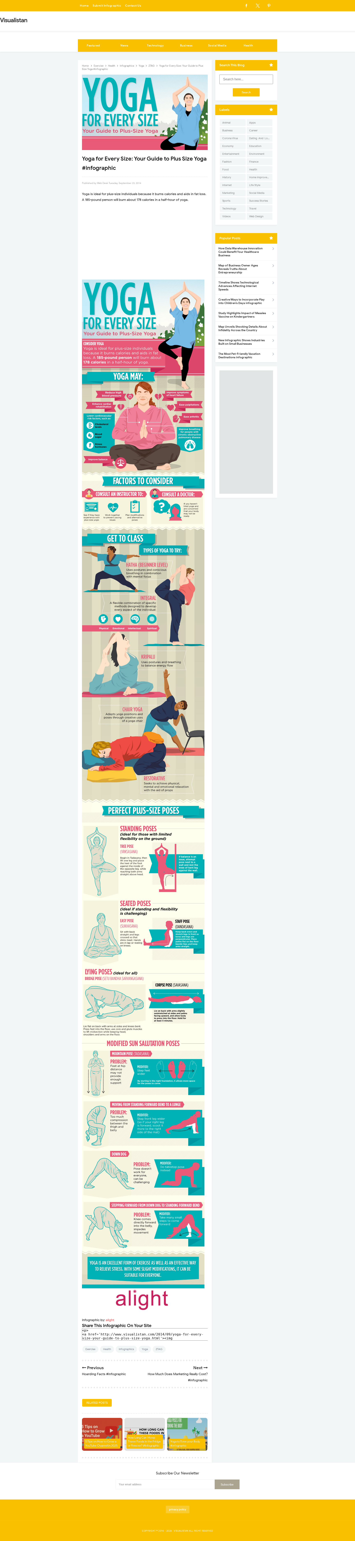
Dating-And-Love (260, 138)
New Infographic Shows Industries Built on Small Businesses (241, 342)
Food (225, 169)
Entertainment (230, 154)
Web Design (256, 216)
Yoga (145, 1349)
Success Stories (258, 200)
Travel (252, 208)
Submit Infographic (107, 5)
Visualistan (181, 1530)
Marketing (228, 193)
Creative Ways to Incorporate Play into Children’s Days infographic (241, 301)
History (226, 177)
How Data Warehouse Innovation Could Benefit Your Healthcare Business (240, 252)
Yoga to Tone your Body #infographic (185, 1443)
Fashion (227, 161)
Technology (155, 45)
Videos (226, 216)
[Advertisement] (145, 241)
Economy (228, 146)
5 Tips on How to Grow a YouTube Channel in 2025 (101, 1443)
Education (255, 146)
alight (110, 1320)
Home (84, 5)
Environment (256, 154)
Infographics (126, 1349)
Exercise (90, 1349)
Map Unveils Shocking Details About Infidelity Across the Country (242, 328)
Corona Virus (230, 138)
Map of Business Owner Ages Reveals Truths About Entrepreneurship (238, 269)
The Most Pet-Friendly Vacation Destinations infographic (239, 355)
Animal (226, 122)
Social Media (217, 45)
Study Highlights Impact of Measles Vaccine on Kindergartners (242, 314)
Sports (226, 200)
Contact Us (133, 5)
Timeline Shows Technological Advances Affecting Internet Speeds (238, 286)
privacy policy (177, 1509)
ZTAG (159, 1349)
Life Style (254, 185)
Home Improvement (260, 177)
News (124, 45)
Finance (253, 161)
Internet (227, 185)
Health (248, 45)
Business (186, 45)
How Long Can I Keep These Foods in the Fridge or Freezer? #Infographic (144, 1441)
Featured (93, 45)
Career (253, 130)
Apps (252, 122)
